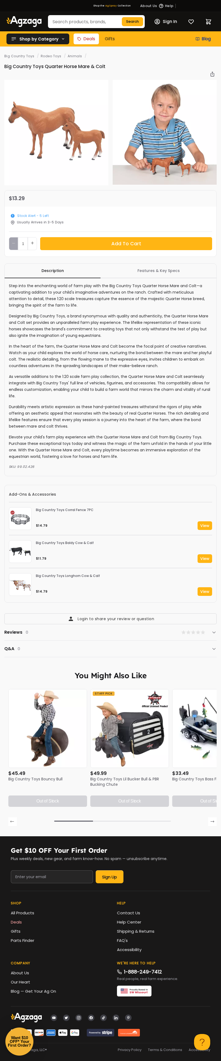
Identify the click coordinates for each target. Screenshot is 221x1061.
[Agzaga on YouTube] (54, 1017)
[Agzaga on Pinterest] (128, 1017)
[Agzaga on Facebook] (91, 1017)
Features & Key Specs (158, 270)
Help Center (129, 922)
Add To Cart (126, 243)
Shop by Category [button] (38, 39)
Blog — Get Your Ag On (33, 991)
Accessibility (129, 949)
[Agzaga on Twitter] (66, 1017)
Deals (89, 39)
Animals (75, 56)
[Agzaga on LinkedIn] (116, 1017)
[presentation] (12, 821)
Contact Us (128, 913)
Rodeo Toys (51, 56)
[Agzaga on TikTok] (103, 1017)
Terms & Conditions (165, 1049)
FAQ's (122, 940)
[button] (73, 821)
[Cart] (208, 21)
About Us (20, 973)
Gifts (110, 39)
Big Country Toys (19, 56)
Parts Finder (22, 940)
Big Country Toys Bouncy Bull (35, 779)
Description (53, 270)
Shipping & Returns (135, 931)
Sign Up (109, 877)
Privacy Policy (129, 1049)
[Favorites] (191, 22)
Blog (206, 39)
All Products (22, 913)
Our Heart (20, 982)
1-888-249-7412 (143, 971)
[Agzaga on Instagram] (78, 1017)
